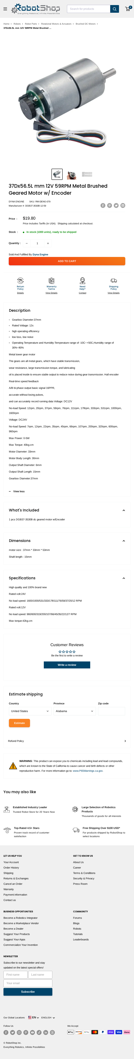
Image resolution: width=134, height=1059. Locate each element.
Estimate (19, 722)
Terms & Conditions (84, 872)
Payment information (15, 894)
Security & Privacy (83, 878)
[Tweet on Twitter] (116, 205)
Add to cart (67, 261)
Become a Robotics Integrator (20, 917)
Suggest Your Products (16, 934)
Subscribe (28, 991)
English (47, 1017)
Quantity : (15, 243)
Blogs (76, 923)
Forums (77, 917)
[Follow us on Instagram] (19, 1032)
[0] (127, 9)
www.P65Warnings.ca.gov (88, 770)
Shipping (8, 872)
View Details (51, 293)
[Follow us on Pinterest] (25, 1032)
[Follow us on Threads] (52, 1032)
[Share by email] (122, 205)
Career (77, 867)
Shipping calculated (68, 223)
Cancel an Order (12, 883)
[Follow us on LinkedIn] (45, 1032)
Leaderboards (81, 939)
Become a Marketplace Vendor (21, 923)
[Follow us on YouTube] (32, 1032)
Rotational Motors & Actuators (56, 24)
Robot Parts (31, 24)
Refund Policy (16, 740)
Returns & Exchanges (16, 878)
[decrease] (26, 243)
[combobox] (88, 9)
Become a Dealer (13, 928)
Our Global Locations (14, 1017)
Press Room (80, 883)
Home (6, 24)
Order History (11, 867)
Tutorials (78, 934)
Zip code (103, 703)
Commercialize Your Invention (20, 944)
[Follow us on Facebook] (5, 1032)
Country (14, 703)
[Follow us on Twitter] (12, 1032)
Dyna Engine (16, 201)
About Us (78, 862)
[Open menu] (5, 9)
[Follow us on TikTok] (39, 1032)
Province (59, 703)
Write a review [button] (67, 664)
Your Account (11, 862)
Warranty (8, 889)
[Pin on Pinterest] (109, 205)
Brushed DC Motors (86, 24)
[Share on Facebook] (102, 205)
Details (20, 293)
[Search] (114, 9)
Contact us (9, 900)
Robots (17, 24)
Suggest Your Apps (14, 939)
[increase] (48, 243)
